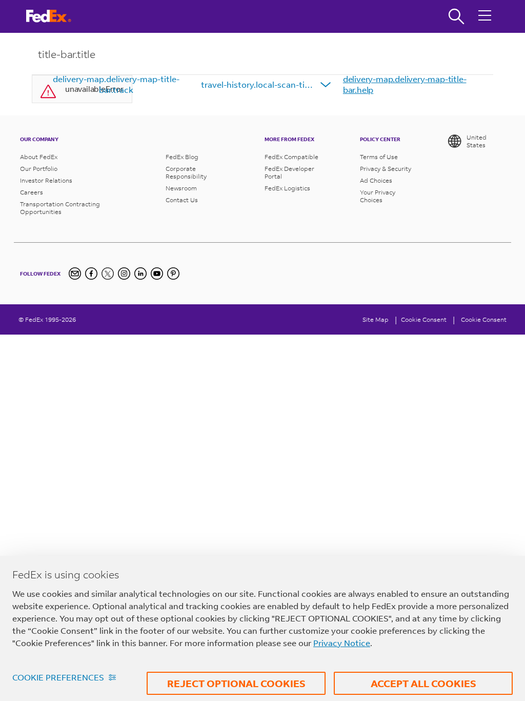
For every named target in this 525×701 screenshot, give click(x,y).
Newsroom (181, 188)
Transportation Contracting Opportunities (60, 208)
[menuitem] (116, 84)
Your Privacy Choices (377, 196)
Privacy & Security (385, 168)
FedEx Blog (182, 157)
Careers (31, 192)
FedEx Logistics (287, 188)
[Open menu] (485, 16)
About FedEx (38, 157)
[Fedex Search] (456, 16)
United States (477, 141)
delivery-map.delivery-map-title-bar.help (405, 84)
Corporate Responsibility (186, 172)
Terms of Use (379, 157)
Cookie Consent (484, 319)
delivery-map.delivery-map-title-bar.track (116, 84)
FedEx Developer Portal (289, 172)
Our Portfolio (38, 168)
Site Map (375, 319)
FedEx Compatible (291, 157)
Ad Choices (376, 180)
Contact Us (182, 200)
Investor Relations (46, 180)
